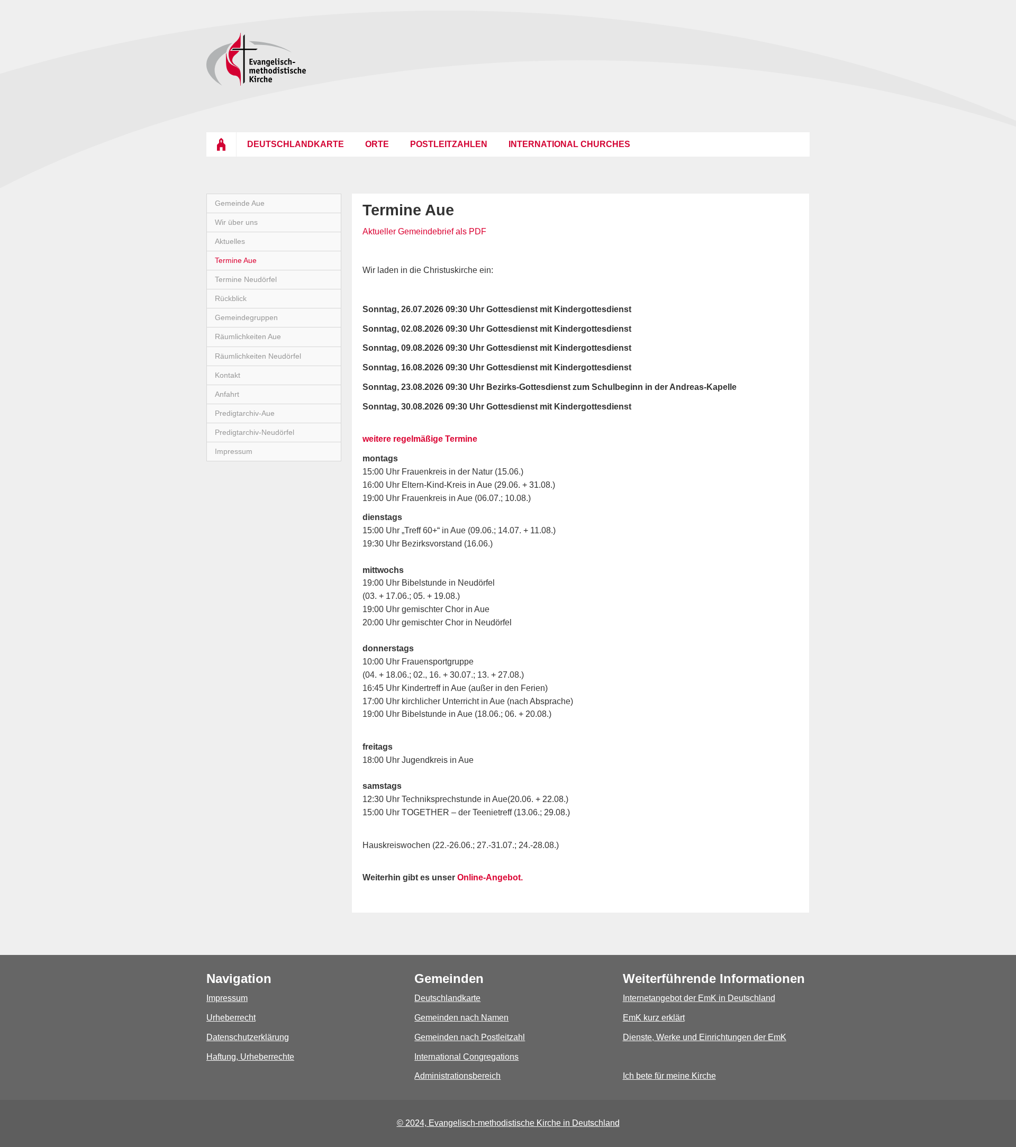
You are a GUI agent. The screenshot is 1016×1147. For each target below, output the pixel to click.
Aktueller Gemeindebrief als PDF (424, 231)
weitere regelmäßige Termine (419, 438)
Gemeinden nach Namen (461, 1017)
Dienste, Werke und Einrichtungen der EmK (704, 1037)
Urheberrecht (231, 1017)
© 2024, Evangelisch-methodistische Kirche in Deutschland (508, 1122)
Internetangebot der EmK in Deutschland (699, 998)
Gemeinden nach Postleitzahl (469, 1037)
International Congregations (466, 1056)
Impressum (227, 998)
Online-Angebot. (490, 877)
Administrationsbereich (457, 1075)
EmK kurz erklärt (654, 1017)
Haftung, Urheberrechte (250, 1056)
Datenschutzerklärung (247, 1037)
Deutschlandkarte (447, 998)
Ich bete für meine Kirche (669, 1075)
